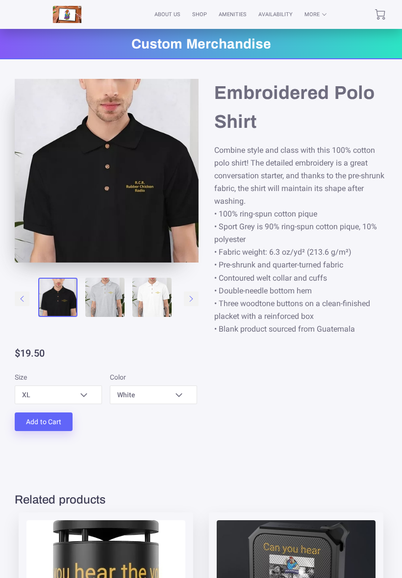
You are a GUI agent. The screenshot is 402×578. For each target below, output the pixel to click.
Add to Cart (43, 422)
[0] (380, 14)
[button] (58, 395)
